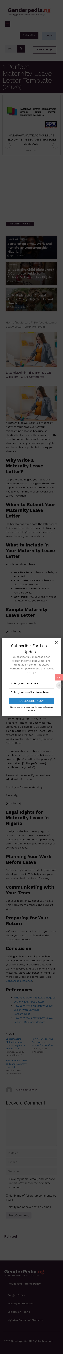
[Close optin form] (57, 643)
